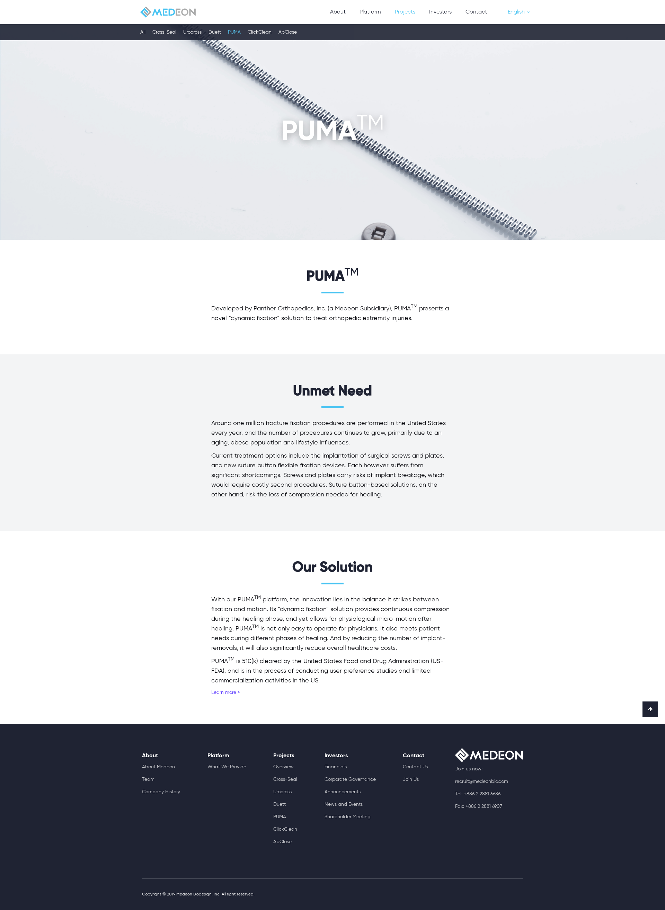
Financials (336, 767)
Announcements (343, 791)
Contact (476, 12)
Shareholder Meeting (348, 816)
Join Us (411, 779)
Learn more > (225, 692)
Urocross (192, 32)
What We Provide (226, 767)
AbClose (287, 32)
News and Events (344, 804)
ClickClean (260, 32)
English (516, 12)
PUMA (234, 32)
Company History (161, 791)
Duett (215, 32)
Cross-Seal (164, 32)
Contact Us (415, 767)
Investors (440, 12)
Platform (370, 12)
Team (148, 779)
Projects (405, 12)
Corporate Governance (350, 779)
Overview (283, 767)
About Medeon (158, 767)
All (142, 32)
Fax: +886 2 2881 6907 (478, 806)
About (338, 12)
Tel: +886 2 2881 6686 (477, 794)
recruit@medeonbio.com (481, 781)
